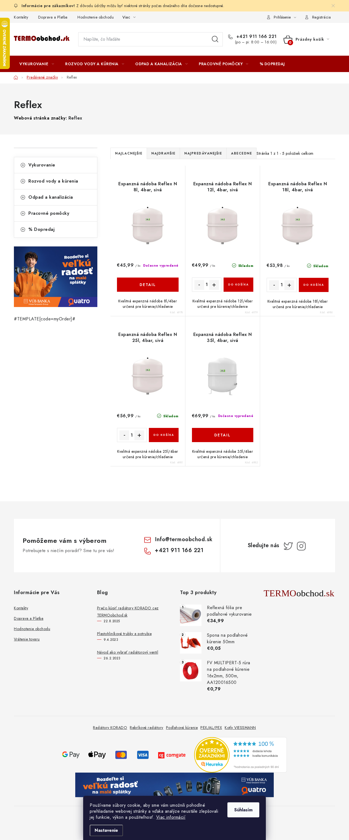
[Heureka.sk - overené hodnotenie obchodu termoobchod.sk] (240, 754)
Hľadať (215, 39)
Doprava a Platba (53, 17)
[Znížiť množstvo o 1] (199, 285)
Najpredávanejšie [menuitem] (203, 153)
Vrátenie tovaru (27, 639)
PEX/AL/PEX (211, 727)
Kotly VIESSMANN (240, 727)
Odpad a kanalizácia (50, 197)
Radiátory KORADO (110, 727)
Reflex (75, 118)
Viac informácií (171, 817)
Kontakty (21, 17)
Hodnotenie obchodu (95, 17)
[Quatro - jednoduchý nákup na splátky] (55, 276)
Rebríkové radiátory (146, 727)
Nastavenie (106, 830)
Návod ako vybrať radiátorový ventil (127, 652)
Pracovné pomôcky (48, 213)
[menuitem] (36, 64)
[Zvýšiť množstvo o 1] (214, 285)
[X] (288, 546)
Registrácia (321, 17)
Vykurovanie (41, 165)
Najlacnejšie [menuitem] (128, 153)
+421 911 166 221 (256, 36)
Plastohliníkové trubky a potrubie (124, 633)
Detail (148, 284)
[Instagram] (301, 546)
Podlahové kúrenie (182, 727)
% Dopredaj (41, 229)
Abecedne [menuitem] (241, 153)
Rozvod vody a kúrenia (53, 181)
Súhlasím (243, 810)
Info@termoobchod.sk (184, 539)
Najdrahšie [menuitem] (163, 153)
